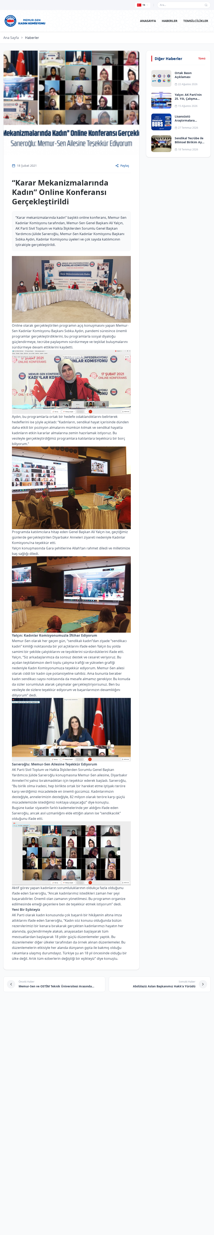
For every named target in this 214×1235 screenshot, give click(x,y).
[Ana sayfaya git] (25, 21)
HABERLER (169, 21)
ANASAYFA (148, 21)
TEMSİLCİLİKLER (195, 21)
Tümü (201, 58)
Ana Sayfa (11, 37)
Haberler (32, 37)
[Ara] (206, 5)
